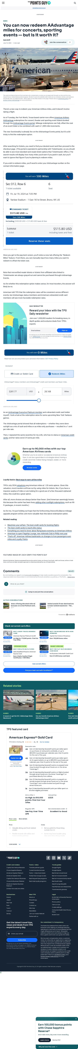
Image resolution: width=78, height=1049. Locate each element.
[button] (34, 795)
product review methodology (11, 100)
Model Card (55, 914)
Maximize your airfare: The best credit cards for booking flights (33, 525)
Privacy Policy (67, 336)
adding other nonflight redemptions (49, 502)
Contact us (32, 905)
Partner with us (33, 916)
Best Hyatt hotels (57, 881)
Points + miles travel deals (37, 873)
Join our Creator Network (36, 913)
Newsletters (32, 911)
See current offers (39, 664)
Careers (31, 903)
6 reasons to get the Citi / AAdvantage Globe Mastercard (18, 717)
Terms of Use (36, 336)
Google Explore (56, 870)
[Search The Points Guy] (75, 3)
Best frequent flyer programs (38, 878)
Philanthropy (33, 900)
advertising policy (63, 98)
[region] (39, 598)
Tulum (8, 908)
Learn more (44, 1040)
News (5, 21)
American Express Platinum (14, 873)
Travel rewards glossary (59, 889)
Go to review (44, 742)
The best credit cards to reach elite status (25, 528)
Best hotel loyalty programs (37, 881)
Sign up (64, 330)
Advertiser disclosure (39, 8)
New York (9, 903)
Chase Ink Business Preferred (15, 881)
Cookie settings (57, 907)
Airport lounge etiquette (59, 884)
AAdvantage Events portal (24, 123)
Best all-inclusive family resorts (61, 878)
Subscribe (22, 940)
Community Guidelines (31, 575)
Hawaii (8, 897)
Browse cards (32, 468)
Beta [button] (70, 571)
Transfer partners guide (36, 867)
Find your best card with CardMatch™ (39, 670)
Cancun (9, 911)
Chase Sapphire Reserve (14, 870)
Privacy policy (56, 902)
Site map (32, 908)
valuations (21, 485)
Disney (8, 913)
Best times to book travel (59, 873)
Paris (7, 905)
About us (32, 897)
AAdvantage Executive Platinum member (25, 412)
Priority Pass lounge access (37, 876)
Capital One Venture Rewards (15, 867)
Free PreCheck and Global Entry (61, 887)
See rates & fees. (17, 766)
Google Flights (56, 867)
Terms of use (56, 904)
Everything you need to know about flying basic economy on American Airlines (40, 531)
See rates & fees (6, 641)
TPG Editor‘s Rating (15, 742)
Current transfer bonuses (37, 870)
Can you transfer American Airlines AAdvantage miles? (47, 717)
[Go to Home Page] (39, 3)
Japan (8, 900)
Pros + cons (12, 819)
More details (23, 819)
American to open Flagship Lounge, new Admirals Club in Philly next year (37, 533)
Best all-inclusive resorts (59, 876)
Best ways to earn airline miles (29, 480)
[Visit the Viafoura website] (70, 614)
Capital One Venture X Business (16, 878)
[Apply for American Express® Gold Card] (16, 749)
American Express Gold (13, 876)
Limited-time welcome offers (15, 888)
